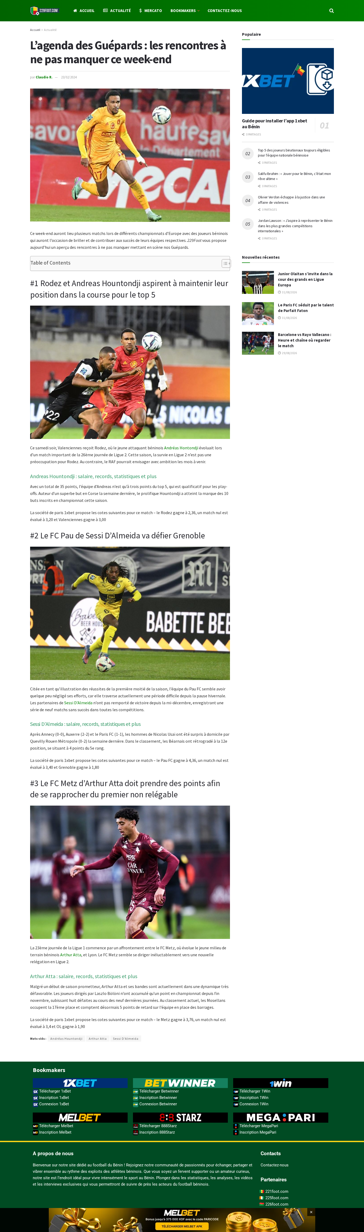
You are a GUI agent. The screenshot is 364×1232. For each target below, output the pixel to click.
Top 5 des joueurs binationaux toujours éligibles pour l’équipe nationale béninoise (294, 153)
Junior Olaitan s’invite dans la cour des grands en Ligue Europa (305, 279)
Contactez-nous (225, 10)
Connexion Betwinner (157, 1104)
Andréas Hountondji (66, 1039)
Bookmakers (183, 10)
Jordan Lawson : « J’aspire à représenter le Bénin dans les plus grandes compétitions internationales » (295, 225)
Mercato (153, 10)
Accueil (87, 10)
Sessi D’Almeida (78, 702)
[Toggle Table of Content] (224, 263)
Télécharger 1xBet (54, 1091)
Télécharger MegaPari (258, 1125)
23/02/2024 (68, 77)
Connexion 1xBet (53, 1104)
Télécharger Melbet (55, 1125)
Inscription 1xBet (53, 1097)
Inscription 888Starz (156, 1132)
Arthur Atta (70, 954)
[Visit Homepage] (45, 10)
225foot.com (276, 1197)
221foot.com (276, 1191)
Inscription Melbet (54, 1132)
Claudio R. (44, 77)
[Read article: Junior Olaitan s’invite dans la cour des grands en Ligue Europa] (258, 282)
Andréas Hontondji (181, 447)
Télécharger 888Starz (157, 1125)
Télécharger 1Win (254, 1091)
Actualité (120, 10)
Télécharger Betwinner (158, 1091)
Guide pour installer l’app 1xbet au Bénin (274, 124)
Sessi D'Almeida (126, 1039)
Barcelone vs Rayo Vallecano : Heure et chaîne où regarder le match (304, 340)
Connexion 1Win (253, 1104)
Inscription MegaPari (257, 1132)
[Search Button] (331, 10)
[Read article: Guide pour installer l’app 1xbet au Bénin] (288, 81)
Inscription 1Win (253, 1097)
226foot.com (276, 1204)
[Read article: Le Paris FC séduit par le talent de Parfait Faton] (258, 313)
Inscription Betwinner (157, 1097)
